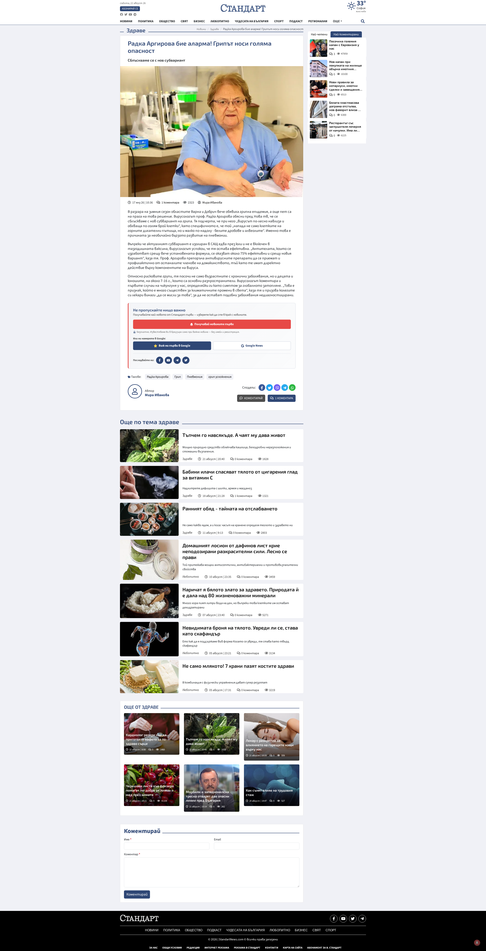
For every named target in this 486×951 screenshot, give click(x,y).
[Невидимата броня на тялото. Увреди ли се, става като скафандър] (149, 639)
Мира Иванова (212, 202)
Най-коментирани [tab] (346, 34)
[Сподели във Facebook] (262, 387)
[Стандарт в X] (185, 360)
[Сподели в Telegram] (284, 387)
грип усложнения (219, 377)
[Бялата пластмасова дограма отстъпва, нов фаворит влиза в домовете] (318, 109)
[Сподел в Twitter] (269, 387)
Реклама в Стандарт (247, 948)
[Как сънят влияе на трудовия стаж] (271, 785)
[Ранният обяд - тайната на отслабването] (149, 519)
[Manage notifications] (477, 943)
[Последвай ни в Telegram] (362, 918)
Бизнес (301, 930)
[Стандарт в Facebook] (159, 360)
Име (127, 839)
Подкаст (214, 930)
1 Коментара (284, 398)
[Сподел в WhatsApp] (292, 387)
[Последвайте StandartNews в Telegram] (134, 14)
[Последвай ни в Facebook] (334, 918)
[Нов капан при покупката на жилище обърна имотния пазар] (318, 68)
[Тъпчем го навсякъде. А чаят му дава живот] (149, 445)
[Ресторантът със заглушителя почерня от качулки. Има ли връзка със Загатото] (318, 130)
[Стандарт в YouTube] (168, 360)
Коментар (132, 854)
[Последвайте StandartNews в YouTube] (130, 14)
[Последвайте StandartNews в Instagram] (125, 14)
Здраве (214, 29)
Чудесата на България (245, 930)
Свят (316, 930)
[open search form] (362, 21)
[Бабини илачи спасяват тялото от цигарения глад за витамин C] (149, 482)
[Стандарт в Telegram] (177, 360)
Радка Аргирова (157, 377)
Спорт (331, 930)
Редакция (193, 948)
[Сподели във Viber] (277, 387)
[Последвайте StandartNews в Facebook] (121, 14)
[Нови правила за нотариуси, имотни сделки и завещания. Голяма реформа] (318, 89)
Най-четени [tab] (319, 34)
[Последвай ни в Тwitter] (353, 918)
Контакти (271, 948)
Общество (193, 930)
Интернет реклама (216, 948)
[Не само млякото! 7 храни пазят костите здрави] (149, 676)
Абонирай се (130, 9)
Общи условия (172, 948)
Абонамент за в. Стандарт (324, 948)
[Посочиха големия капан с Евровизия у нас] (318, 48)
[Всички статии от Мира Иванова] (135, 391)
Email (217, 839)
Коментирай (253, 398)
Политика (171, 930)
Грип (177, 377)
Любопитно (190, 577)
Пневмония (194, 377)
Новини (201, 29)
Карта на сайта (292, 948)
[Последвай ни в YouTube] (343, 918)
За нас (153, 948)
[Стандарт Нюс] (139, 921)
